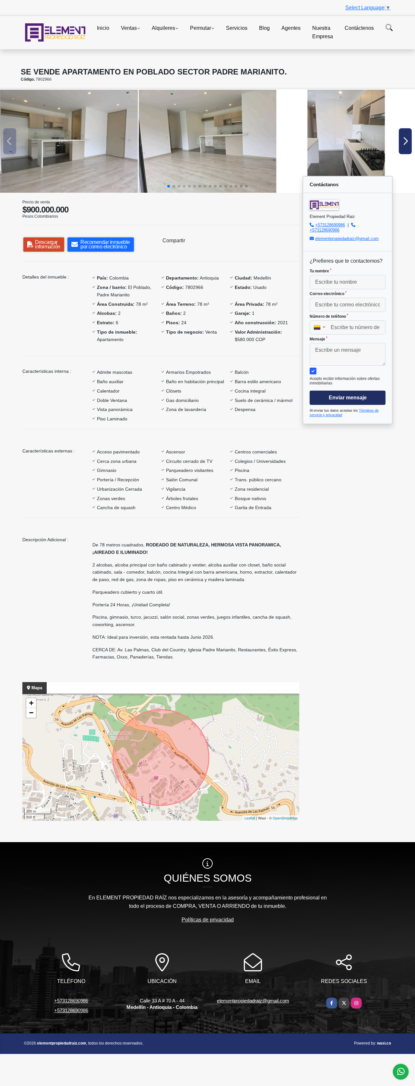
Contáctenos (359, 28)
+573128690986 (330, 225)
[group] (69, 141)
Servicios (236, 28)
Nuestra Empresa (322, 32)
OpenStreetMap (285, 817)
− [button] (31, 713)
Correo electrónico (328, 293)
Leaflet (249, 817)
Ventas (129, 28)
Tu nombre (320, 270)
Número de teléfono (329, 316)
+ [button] (31, 703)
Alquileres (163, 28)
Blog (264, 28)
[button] (168, 186)
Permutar (200, 28)
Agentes (291, 28)
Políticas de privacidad (208, 919)
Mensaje (318, 338)
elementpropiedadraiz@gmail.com (347, 238)
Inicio (103, 28)
